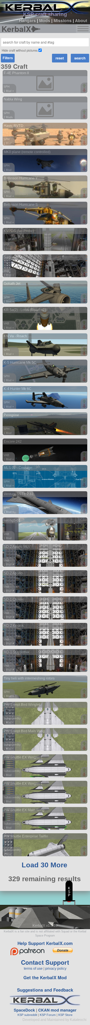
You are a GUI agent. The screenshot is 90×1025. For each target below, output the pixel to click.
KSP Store (65, 1015)
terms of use (33, 968)
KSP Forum (48, 1015)
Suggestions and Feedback (45, 990)
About (81, 20)
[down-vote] (84, 90)
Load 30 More (44, 865)
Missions (63, 20)
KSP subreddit (27, 1015)
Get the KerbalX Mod (45, 977)
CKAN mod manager (57, 1010)
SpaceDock (24, 1010)
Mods (44, 20)
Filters (8, 58)
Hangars (27, 20)
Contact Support (45, 962)
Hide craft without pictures (20, 50)
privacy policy (55, 968)
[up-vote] (84, 86)
